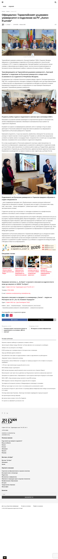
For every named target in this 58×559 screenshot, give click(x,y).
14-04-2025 (15, 24)
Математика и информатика (9, 476)
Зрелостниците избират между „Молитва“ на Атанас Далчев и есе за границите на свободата (25, 345)
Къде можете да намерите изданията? (12, 441)
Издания (11, 6)
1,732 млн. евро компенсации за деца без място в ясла (15, 365)
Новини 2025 (13, 11)
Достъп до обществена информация (10, 506)
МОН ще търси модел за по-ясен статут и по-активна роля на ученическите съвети (22, 386)
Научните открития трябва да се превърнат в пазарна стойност (17, 342)
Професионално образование (10, 480)
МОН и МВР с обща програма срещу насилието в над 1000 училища (19, 378)
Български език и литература (10, 473)
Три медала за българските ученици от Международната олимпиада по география (22, 383)
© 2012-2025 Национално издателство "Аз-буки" (12, 508)
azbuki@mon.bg (26, 293)
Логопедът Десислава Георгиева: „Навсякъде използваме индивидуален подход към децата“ (25, 392)
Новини (8, 11)
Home (4, 6)
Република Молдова (16, 305)
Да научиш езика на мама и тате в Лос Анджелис (14, 398)
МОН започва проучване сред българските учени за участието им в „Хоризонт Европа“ (23, 370)
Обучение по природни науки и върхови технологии (16, 478)
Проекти (4, 450)
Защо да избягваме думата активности (11, 352)
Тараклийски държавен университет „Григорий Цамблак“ (16, 307)
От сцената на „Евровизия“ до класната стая (13, 400)
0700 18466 (10, 290)
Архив (3, 464)
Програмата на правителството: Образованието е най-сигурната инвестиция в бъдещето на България (27, 375)
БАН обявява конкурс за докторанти (11, 367)
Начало (3, 11)
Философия (5, 486)
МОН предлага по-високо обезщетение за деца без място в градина (19, 380)
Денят (8, 305)
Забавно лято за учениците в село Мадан (12, 347)
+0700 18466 (5, 430)
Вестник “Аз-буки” (7, 460)
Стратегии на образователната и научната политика (16, 471)
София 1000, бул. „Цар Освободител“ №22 (18, 302)
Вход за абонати (6, 442)
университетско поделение (37, 307)
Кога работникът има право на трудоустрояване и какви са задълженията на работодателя (24, 355)
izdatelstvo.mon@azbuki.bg (13, 293)
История (4, 482)
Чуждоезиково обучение (8, 484)
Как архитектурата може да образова (11, 395)
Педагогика (5, 474)
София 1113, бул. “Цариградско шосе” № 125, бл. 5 (20, 287)
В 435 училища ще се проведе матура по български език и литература (19, 350)
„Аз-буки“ (8, 24)
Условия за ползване (26, 506)
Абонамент (5, 448)
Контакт (4, 446)
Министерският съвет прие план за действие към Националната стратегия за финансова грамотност (27, 373)
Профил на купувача (38, 506)
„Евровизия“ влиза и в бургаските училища (12, 358)
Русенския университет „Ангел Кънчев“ (31, 305)
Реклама (4, 452)
